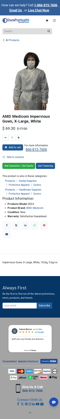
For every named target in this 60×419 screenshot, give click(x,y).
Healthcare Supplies (30, 189)
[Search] (48, 31)
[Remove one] (5, 138)
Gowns (37, 184)
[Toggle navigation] (54, 20)
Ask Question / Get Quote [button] (18, 165)
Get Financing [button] (45, 165)
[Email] (7, 234)
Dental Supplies (28, 180)
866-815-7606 (36, 149)
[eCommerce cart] (47, 20)
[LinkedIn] (25, 225)
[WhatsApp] (35, 225)
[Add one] (19, 138)
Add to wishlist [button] (15, 157)
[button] (30, 412)
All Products (12, 40)
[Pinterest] (44, 225)
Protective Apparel (19, 184)
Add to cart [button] (14, 147)
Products (10, 180)
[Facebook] (7, 225)
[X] (16, 225)
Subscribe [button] (44, 305)
